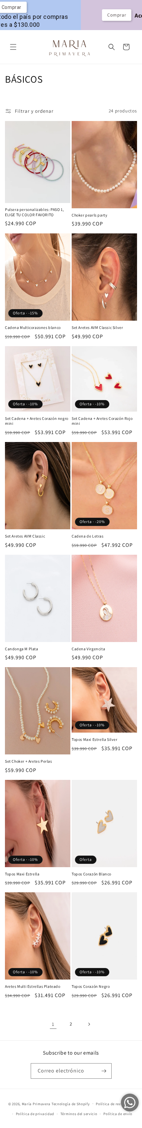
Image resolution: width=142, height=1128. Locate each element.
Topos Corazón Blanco (91, 873)
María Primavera (36, 1103)
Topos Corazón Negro (91, 986)
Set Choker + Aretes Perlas (28, 761)
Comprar (79, 15)
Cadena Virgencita (88, 648)
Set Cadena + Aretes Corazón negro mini (36, 421)
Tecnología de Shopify (71, 1103)
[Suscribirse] (104, 1071)
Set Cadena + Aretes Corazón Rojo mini (102, 421)
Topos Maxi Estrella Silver (95, 739)
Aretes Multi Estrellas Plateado (32, 986)
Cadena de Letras (88, 536)
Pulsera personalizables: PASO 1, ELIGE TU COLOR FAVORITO (34, 212)
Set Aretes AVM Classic (25, 536)
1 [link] (53, 1024)
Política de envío (117, 1113)
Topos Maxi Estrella (22, 873)
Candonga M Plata (21, 648)
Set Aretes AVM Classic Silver (97, 327)
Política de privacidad (35, 1113)
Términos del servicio (78, 1113)
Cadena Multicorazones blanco (33, 327)
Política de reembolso (115, 1104)
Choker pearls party (89, 215)
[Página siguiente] (89, 1024)
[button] (13, 47)
